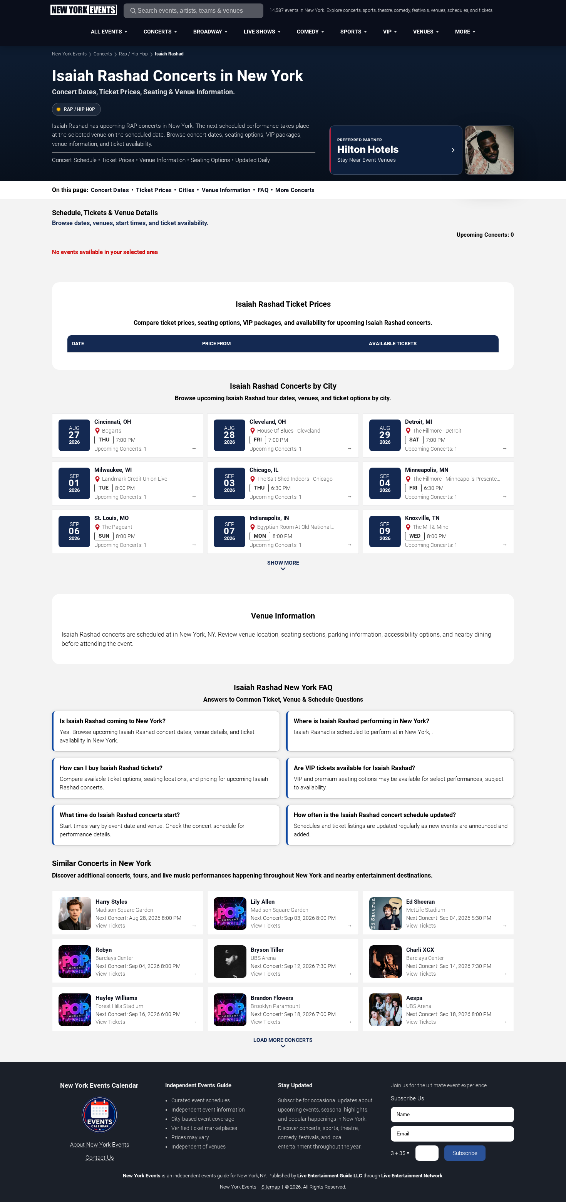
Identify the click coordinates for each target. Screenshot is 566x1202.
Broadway (207, 31)
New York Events (69, 54)
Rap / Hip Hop (133, 54)
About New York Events (99, 1144)
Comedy (308, 31)
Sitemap (270, 1187)
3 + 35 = (400, 1153)
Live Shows (259, 31)
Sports (351, 31)
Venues (423, 31)
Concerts (158, 31)
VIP (387, 31)
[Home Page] (83, 10)
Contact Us (99, 1157)
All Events (106, 31)
